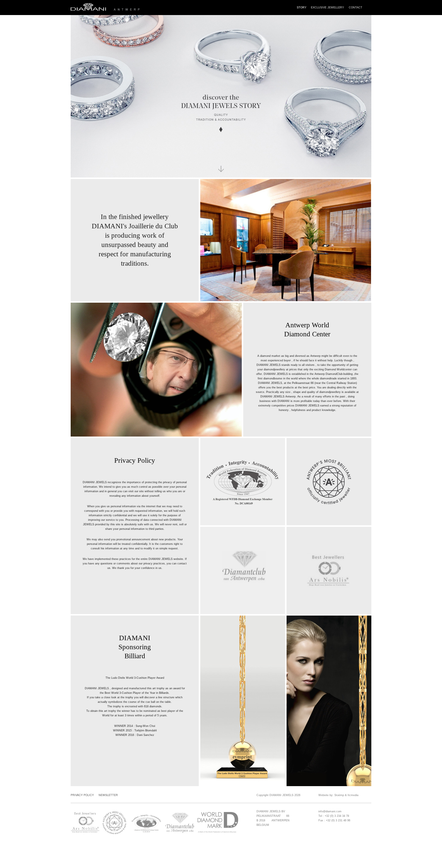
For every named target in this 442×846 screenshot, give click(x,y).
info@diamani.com (330, 811)
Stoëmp (339, 795)
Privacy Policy (82, 795)
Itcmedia (353, 795)
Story (301, 7)
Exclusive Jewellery (327, 7)
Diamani (128, 7)
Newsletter (108, 795)
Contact (355, 7)
